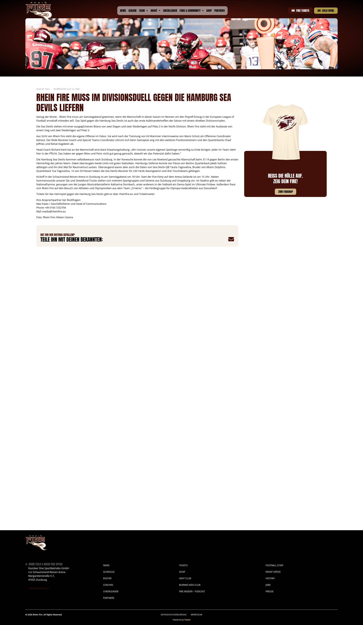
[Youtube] (327, 614)
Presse (270, 591)
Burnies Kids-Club (189, 584)
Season (132, 10)
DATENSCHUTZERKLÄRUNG (173, 614)
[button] (188, 239)
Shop (209, 10)
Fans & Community (190, 10)
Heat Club (185, 578)
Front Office (273, 571)
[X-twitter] (335, 614)
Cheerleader (170, 10)
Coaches (108, 584)
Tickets (183, 565)
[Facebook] (311, 614)
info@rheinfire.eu (38, 588)
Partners (219, 10)
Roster (107, 578)
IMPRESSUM (196, 614)
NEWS (106, 565)
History (270, 578)
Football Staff (274, 565)
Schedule (109, 571)
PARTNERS (108, 597)
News (123, 10)
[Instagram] (319, 614)
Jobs (268, 584)
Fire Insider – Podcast (192, 591)
